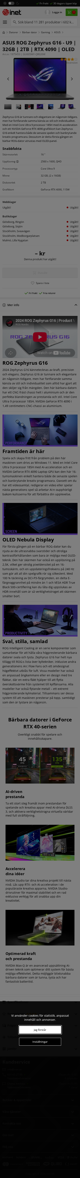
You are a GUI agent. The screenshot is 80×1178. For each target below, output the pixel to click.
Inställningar (40, 1042)
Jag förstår (40, 1030)
